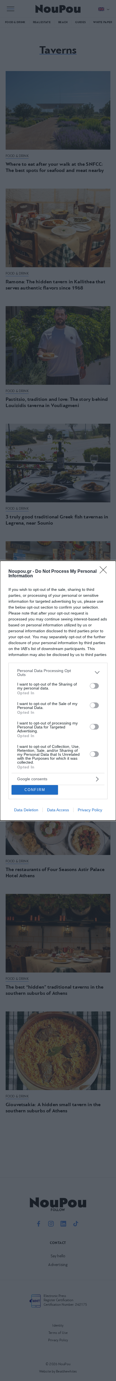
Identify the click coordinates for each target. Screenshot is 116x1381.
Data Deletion (26, 810)
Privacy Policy (90, 810)
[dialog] (58, 691)
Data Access (58, 810)
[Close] (105, 571)
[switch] (94, 686)
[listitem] (58, 673)
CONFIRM (34, 790)
